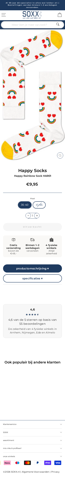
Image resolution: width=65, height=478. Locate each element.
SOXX (5, 432)
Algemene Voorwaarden (35, 471)
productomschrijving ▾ (32, 268)
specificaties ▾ (32, 278)
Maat (32, 199)
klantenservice (9, 424)
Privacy (55, 471)
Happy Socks (32, 170)
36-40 (25, 204)
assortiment (8, 440)
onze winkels (9, 456)
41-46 (39, 204)
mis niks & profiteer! (12, 448)
